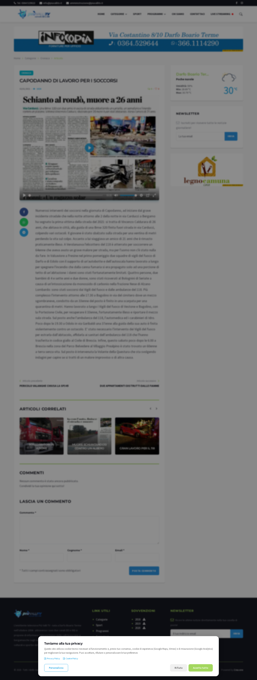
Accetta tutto (200, 667)
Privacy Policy (53, 658)
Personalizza (56, 667)
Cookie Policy (72, 658)
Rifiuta (178, 667)
